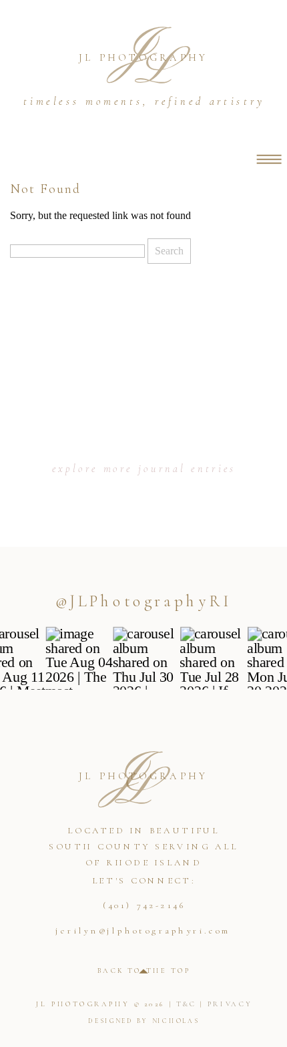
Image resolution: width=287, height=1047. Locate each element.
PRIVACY (230, 1004)
